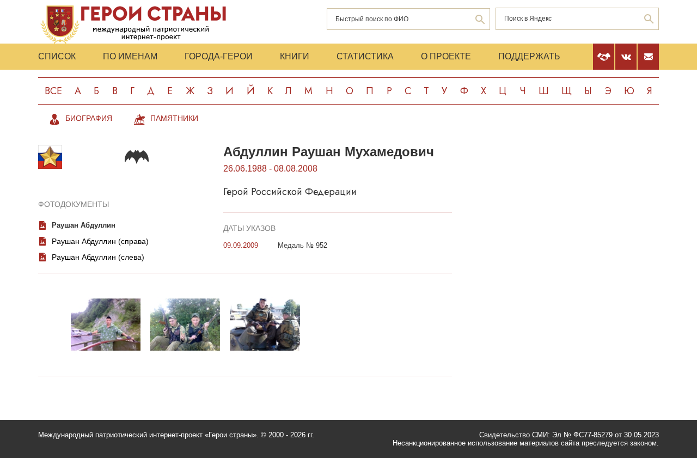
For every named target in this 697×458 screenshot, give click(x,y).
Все (53, 91)
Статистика (365, 56)
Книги (294, 56)
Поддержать (529, 56)
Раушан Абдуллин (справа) (100, 241)
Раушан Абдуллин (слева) (98, 257)
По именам (130, 56)
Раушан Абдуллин (83, 225)
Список (57, 56)
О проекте (446, 56)
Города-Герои (219, 56)
